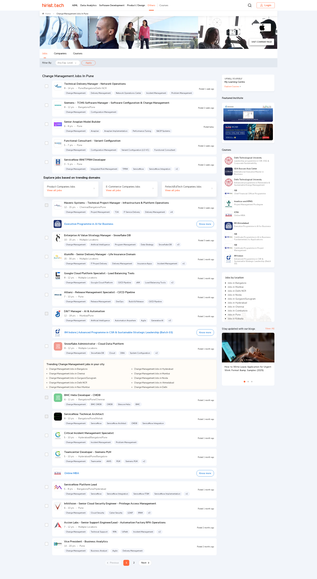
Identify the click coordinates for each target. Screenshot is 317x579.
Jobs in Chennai (236, 306)
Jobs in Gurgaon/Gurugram (242, 298)
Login (267, 5)
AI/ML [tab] (75, 5)
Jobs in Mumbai (236, 287)
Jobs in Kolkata (235, 318)
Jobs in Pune (234, 314)
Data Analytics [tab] (88, 5)
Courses (163, 5)
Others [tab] (151, 5)
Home (48, 13)
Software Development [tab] (111, 5)
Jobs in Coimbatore (237, 310)
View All (269, 328)
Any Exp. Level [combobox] (65, 62)
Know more (205, 224)
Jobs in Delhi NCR (237, 290)
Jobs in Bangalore (237, 283)
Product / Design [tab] (136, 5)
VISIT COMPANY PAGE (261, 42)
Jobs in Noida (235, 294)
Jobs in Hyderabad (237, 302)
